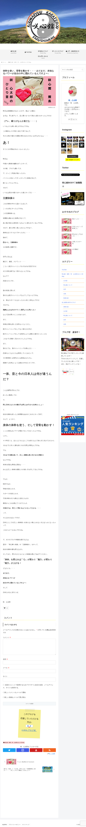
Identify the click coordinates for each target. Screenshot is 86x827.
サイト (5, 676)
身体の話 (66, 306)
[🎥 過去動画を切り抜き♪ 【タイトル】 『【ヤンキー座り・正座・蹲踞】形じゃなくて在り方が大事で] (69, 139)
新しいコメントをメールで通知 (15, 692)
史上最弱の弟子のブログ (69, 302)
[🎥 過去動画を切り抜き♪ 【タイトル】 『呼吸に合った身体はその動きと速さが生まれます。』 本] (81, 139)
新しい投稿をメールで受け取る (15, 697)
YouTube (64, 269)
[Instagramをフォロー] (22, 750)
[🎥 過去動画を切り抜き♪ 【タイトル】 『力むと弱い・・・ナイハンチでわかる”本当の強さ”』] (75, 139)
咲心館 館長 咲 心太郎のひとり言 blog (14, 742)
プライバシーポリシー (14, 824)
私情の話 (66, 298)
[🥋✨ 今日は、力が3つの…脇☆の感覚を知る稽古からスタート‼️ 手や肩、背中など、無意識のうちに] (75, 145)
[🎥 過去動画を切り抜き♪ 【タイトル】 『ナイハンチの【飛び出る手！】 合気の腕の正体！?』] (63, 145)
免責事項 (4, 824)
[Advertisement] (29, 794)
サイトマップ (25, 824)
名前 (5, 659)
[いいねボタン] (4, 608)
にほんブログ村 (29, 730)
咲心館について (67, 285)
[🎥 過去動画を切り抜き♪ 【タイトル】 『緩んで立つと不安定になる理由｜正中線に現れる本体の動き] (81, 145)
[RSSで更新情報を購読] (49, 750)
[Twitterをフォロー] (9, 750)
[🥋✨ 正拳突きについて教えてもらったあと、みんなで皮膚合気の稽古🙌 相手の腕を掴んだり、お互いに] (63, 151)
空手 (64, 289)
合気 (64, 293)
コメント (7, 637)
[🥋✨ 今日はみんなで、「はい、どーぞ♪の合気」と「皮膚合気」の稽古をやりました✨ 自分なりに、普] (63, 139)
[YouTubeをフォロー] (36, 750)
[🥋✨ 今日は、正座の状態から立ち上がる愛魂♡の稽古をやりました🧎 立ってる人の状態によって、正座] (69, 145)
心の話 (65, 280)
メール (6, 668)
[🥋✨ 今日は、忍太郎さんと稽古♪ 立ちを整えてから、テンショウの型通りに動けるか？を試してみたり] (69, 151)
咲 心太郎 (72, 100)
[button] (82, 70)
